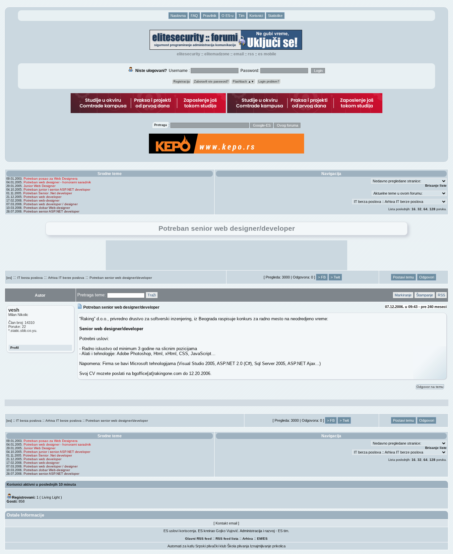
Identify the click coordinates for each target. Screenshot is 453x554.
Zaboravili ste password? (211, 81)
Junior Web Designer (39, 186)
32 (419, 209)
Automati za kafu (180, 546)
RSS (251, 54)
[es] (9, 277)
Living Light (51, 497)
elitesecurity (188, 54)
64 (425, 209)
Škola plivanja (238, 546)
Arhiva (247, 538)
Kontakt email (226, 523)
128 (432, 209)
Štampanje (424, 295)
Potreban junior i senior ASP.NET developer (57, 189)
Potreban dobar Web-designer (47, 208)
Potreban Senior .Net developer (47, 193)
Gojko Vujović (227, 531)
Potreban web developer (42, 197)
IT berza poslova (30, 277)
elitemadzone (216, 54)
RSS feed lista (227, 538)
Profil (14, 347)
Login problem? (268, 81)
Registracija (181, 81)
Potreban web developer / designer (51, 204)
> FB (322, 277)
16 (414, 209)
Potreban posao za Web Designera (51, 178)
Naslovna (178, 16)
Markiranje (403, 295)
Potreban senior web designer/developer (121, 277)
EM (259, 538)
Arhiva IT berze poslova (66, 277)
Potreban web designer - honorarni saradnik (57, 182)
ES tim (283, 531)
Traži (152, 295)
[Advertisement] (226, 255)
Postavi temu (403, 277)
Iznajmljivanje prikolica (268, 546)
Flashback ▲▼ (243, 81)
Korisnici (256, 16)
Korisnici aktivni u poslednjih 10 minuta (41, 484)
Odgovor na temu (430, 387)
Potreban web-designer (41, 200)
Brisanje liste (436, 185)
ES (265, 538)
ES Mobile (267, 54)
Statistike (275, 16)
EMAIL (238, 54)
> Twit (335, 277)
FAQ (194, 16)
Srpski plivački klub (210, 546)
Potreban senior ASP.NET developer (51, 211)
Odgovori (426, 277)
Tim (241, 16)
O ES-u (227, 16)
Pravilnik (210, 16)
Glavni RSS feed (198, 538)
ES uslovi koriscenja (179, 531)
